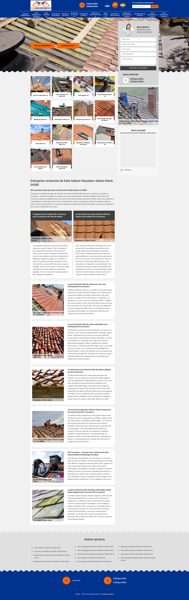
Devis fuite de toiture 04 (74, 15)
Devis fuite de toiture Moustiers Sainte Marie (137, 550)
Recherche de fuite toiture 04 (115, 14)
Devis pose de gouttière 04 (56, 14)
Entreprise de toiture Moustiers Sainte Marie (137, 554)
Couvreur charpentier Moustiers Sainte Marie (50, 551)
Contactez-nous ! (68, 46)
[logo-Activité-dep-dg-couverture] (41, 5)
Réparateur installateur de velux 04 (127, 15)
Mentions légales (107, 594)
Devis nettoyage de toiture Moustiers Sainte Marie (96, 550)
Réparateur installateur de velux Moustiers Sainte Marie (52, 556)
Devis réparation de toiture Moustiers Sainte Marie (96, 554)
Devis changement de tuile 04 (152, 15)
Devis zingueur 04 (46, 15)
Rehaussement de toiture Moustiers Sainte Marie (51, 561)
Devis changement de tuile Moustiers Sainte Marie (96, 547)
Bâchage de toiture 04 (65, 14)
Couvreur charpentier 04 (25, 14)
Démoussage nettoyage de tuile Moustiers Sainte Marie (138, 559)
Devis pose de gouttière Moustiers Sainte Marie (94, 561)
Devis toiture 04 (105, 15)
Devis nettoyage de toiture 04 (164, 15)
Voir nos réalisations (42, 46)
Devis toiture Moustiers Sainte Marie (47, 548)
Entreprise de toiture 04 (84, 14)
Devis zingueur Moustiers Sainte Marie (91, 558)
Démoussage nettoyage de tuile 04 (95, 15)
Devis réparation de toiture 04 (36, 15)
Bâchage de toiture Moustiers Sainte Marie (136, 547)
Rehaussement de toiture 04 (139, 14)
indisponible (92, 4)
